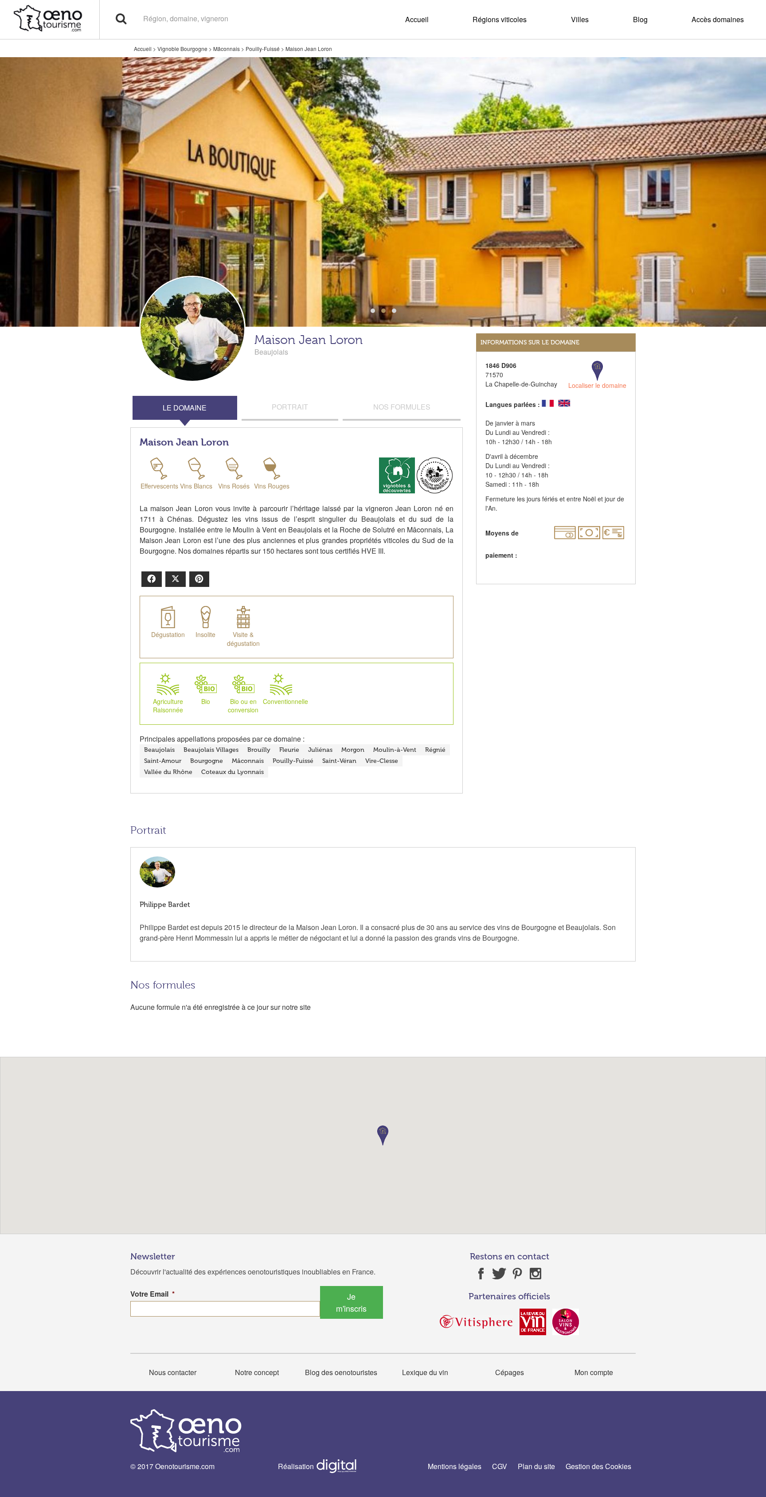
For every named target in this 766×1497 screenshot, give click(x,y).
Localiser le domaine (597, 385)
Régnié (435, 750)
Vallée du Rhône (168, 772)
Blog (640, 19)
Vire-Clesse (381, 761)
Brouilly (258, 750)
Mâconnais (226, 48)
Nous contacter (172, 1372)
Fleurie (289, 750)
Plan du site (536, 1466)
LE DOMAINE (185, 408)
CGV (499, 1466)
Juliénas (320, 750)
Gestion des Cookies (598, 1466)
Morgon (352, 750)
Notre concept (257, 1372)
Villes (580, 19)
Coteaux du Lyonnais (232, 772)
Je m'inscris (351, 1302)
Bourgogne (206, 761)
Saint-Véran (339, 761)
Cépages (509, 1372)
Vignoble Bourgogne (182, 48)
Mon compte (593, 1372)
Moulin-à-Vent (394, 750)
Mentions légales (454, 1466)
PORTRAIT (290, 407)
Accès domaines (718, 19)
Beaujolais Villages (211, 750)
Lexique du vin (425, 1372)
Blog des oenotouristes (341, 1372)
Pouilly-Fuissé (263, 48)
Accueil (417, 19)
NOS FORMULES (401, 407)
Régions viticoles (500, 19)
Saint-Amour (162, 761)
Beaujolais (159, 750)
